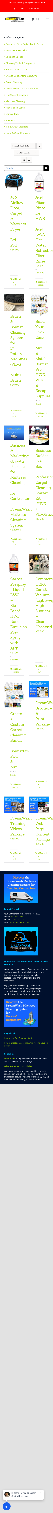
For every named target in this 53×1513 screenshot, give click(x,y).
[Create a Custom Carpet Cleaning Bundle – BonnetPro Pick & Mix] (14, 694)
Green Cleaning (14, 82)
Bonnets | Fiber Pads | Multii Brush (24, 44)
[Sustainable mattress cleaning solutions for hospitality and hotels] (21, 999)
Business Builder (14, 56)
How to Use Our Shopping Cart (18, 1038)
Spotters (10, 120)
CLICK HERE (9, 1058)
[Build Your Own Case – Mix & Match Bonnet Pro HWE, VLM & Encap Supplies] (39, 305)
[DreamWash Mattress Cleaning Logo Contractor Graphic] (21, 875)
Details (17, 279)
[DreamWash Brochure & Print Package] (39, 689)
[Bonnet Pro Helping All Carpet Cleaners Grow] (14, 18)
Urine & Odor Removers (18, 133)
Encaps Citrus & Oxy (16, 69)
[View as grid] (23, 159)
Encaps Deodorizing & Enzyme (22, 75)
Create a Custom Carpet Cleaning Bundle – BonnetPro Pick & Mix (19, 740)
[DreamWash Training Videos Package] (14, 805)
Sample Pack (12, 113)
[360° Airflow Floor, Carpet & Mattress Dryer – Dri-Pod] (14, 182)
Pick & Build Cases (15, 107)
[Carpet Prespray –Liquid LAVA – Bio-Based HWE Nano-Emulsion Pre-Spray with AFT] (14, 564)
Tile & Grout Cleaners (17, 126)
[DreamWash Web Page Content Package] (39, 805)
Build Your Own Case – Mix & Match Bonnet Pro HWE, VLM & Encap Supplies (42, 358)
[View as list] (29, 159)
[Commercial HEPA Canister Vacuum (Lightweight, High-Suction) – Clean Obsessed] (39, 564)
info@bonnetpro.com (35, 2)
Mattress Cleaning (15, 101)
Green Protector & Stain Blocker (22, 88)
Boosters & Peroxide (16, 50)
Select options (38, 283)
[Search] (37, 19)
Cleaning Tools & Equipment (20, 63)
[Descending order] (39, 146)
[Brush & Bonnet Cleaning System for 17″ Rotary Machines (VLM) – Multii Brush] (14, 302)
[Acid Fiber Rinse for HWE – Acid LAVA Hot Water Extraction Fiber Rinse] (39, 182)
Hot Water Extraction (17, 94)
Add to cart (13, 282)
